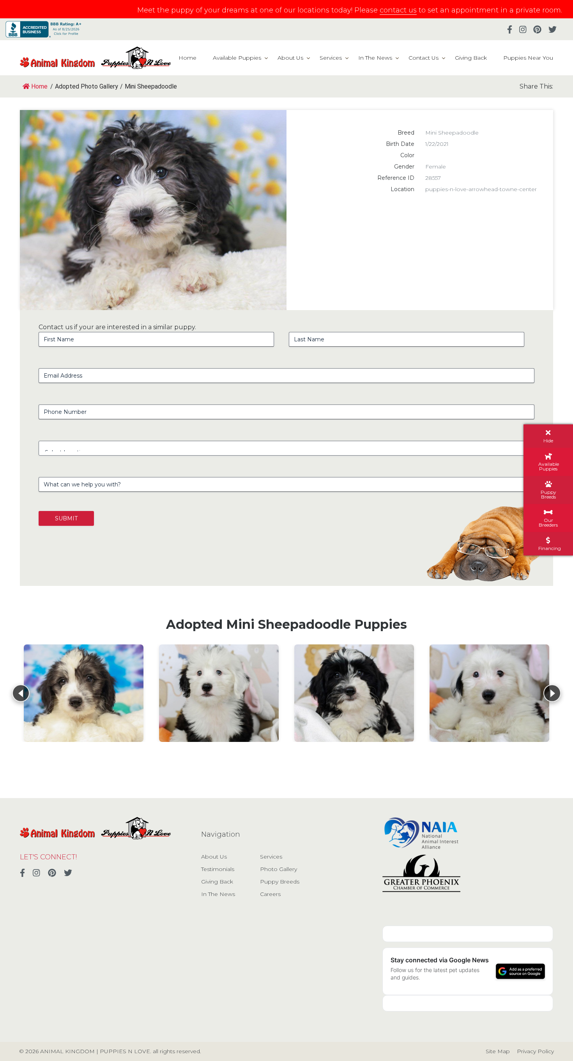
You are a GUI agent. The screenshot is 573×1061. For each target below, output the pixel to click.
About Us (290, 57)
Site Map (498, 1051)
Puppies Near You (528, 57)
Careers (270, 894)
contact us (398, 10)
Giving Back (471, 57)
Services (331, 57)
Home (187, 57)
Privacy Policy (535, 1051)
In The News (375, 57)
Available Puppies (237, 57)
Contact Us (424, 57)
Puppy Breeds (279, 881)
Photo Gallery (278, 869)
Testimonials (217, 869)
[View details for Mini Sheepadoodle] (83, 693)
